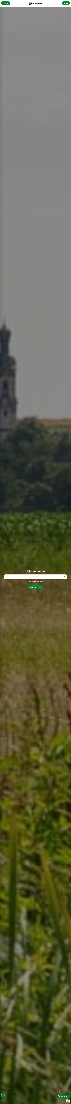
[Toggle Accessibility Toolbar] (3, 1095)
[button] (3, 1101)
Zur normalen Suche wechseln (35, 581)
